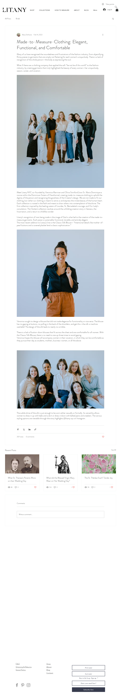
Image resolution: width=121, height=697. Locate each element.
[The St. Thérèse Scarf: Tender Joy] (99, 463)
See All (113, 450)
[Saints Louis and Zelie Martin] (22, 463)
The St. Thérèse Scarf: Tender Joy (99, 477)
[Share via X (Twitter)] (24, 429)
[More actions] (102, 34)
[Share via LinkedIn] (29, 429)
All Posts (8, 19)
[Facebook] (16, 685)
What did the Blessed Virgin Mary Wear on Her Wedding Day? (60, 479)
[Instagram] (28, 685)
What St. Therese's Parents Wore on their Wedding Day (22, 479)
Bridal (18, 19)
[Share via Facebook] (18, 429)
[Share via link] (35, 429)
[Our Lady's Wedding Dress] (60, 463)
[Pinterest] (22, 685)
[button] (117, 9)
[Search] (115, 6)
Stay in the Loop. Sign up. (88, 678)
